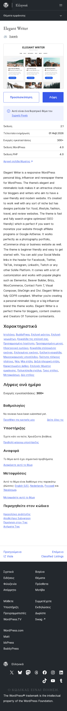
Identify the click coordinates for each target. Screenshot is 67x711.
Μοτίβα (40, 590)
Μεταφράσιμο (11, 374)
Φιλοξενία (9, 584)
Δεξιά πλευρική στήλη (46, 361)
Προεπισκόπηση (21, 97)
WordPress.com (13, 630)
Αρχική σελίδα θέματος (16, 161)
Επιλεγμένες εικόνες (26, 352)
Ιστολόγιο (9, 334)
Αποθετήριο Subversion (17, 518)
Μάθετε (8, 601)
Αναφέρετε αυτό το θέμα (17, 464)
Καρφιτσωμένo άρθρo (16, 365)
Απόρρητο (9, 590)
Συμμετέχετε (43, 601)
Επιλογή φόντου (40, 334)
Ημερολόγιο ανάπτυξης (17, 514)
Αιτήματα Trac (11, 526)
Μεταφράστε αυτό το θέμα (19, 497)
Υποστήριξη (10, 607)
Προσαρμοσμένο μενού (49, 343)
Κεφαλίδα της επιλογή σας (32, 338)
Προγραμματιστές (14, 613)
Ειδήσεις (8, 578)
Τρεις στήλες (50, 370)
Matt (6, 636)
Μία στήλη (27, 361)
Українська (9, 489)
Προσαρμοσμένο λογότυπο (19, 343)
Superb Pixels (20, 115)
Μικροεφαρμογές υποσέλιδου (20, 356)
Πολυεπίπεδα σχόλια (29, 370)
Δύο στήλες (27, 374)
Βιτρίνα (39, 571)
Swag (40, 619)
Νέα (17, 361)
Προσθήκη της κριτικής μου (19, 419)
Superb (13, 36)
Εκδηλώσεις (43, 607)
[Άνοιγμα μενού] (61, 5)
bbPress (8, 642)
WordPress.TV (12, 619)
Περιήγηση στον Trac (15, 522)
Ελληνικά (18, 664)
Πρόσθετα (41, 584)
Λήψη (53, 97)
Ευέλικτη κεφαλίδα (51, 352)
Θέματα (40, 578)
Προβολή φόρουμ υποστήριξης (21, 442)
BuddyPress (23, 334)
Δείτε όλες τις (55, 419)
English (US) (22, 485)
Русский (49, 485)
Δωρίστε (40, 613)
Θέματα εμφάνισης (14, 15)
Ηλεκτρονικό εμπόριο (16, 348)
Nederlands (36, 485)
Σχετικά (8, 571)
